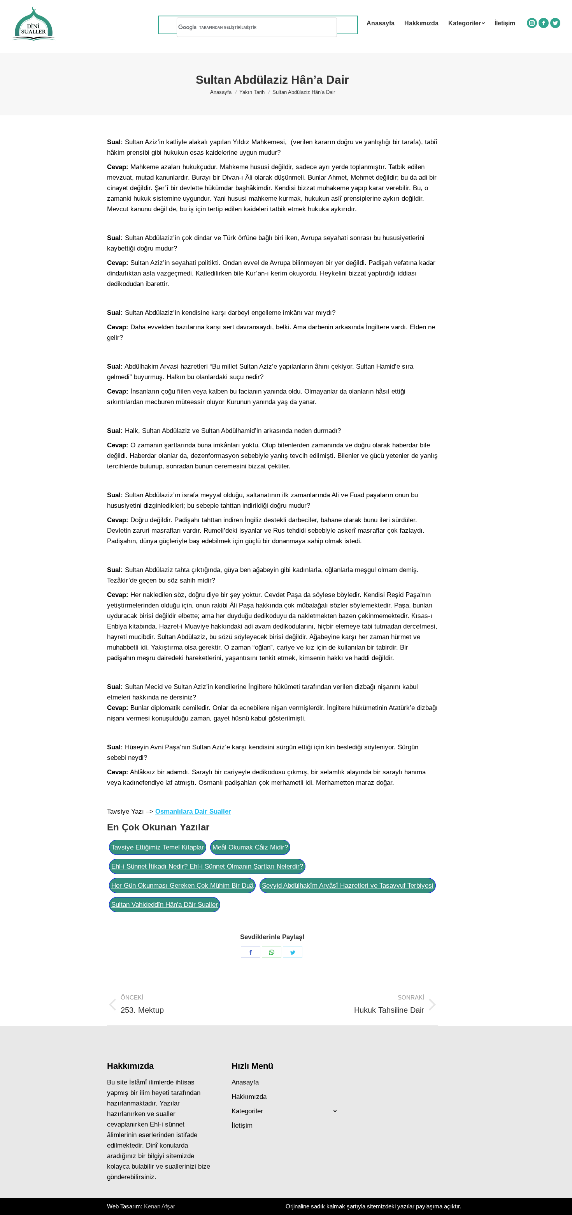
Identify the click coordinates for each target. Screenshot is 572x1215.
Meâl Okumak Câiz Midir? (250, 847)
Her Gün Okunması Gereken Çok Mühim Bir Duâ (182, 885)
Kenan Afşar (159, 1206)
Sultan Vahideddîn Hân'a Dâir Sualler (164, 904)
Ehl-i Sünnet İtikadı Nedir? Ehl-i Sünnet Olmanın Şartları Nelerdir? (207, 866)
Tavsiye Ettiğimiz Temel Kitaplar (157, 847)
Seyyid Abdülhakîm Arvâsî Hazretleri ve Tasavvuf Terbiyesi (347, 885)
